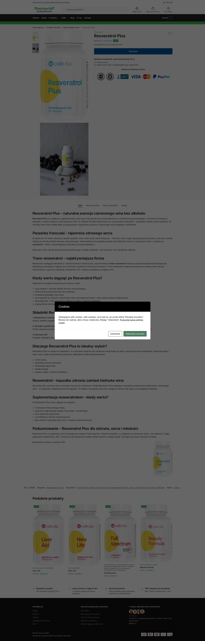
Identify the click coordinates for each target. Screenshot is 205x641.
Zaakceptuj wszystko (135, 334)
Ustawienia (115, 334)
